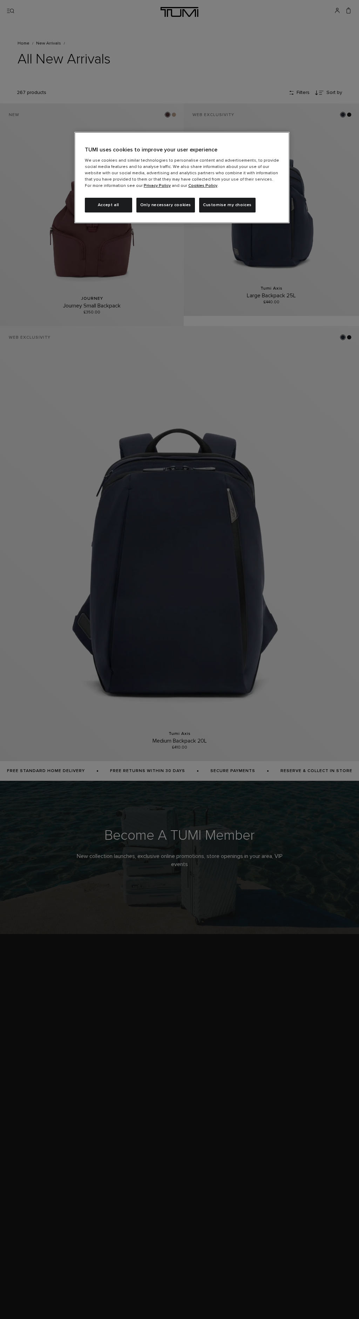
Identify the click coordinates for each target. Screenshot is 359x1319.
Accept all (108, 205)
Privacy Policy (157, 186)
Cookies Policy (202, 186)
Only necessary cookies (165, 205)
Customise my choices (227, 205)
